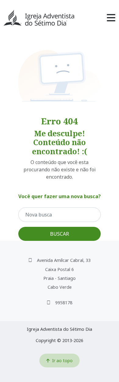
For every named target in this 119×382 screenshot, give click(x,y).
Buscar (59, 233)
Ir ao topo (62, 360)
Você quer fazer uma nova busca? (59, 196)
